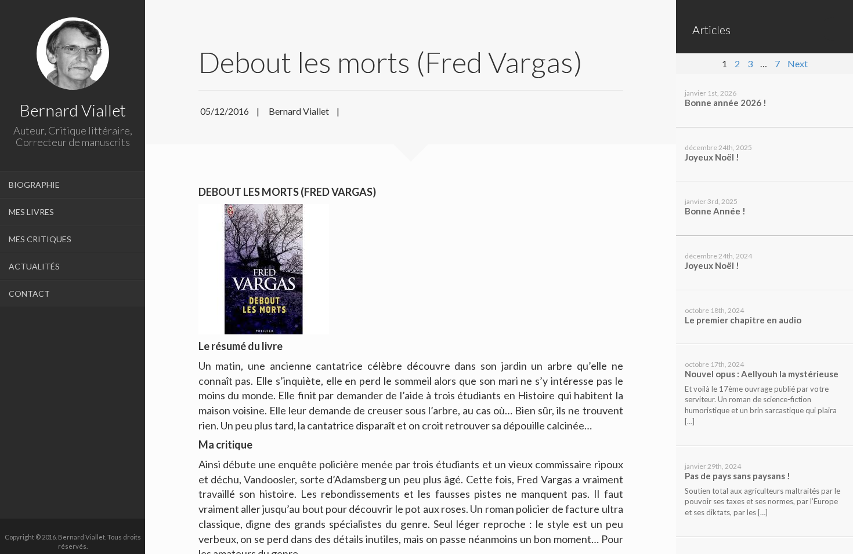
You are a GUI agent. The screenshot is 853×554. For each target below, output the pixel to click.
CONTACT (29, 293)
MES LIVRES (31, 212)
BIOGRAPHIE (34, 184)
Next (797, 63)
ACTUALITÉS (34, 266)
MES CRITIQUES (40, 239)
